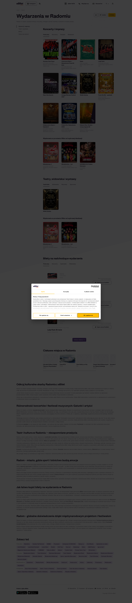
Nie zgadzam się (43, 315)
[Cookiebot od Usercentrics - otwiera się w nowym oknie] (92, 286)
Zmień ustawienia (65, 315)
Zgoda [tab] (43, 291)
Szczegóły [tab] (66, 291)
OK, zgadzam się (88, 315)
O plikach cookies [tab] (89, 291)
